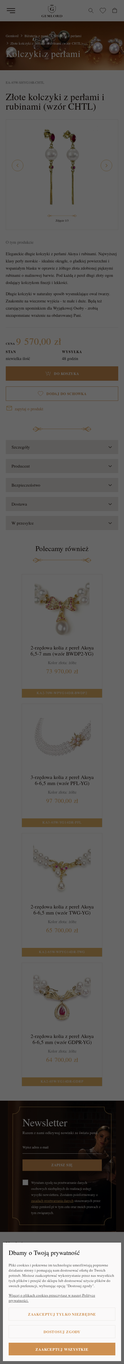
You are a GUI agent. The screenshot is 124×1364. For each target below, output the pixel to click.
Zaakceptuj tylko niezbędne (62, 1314)
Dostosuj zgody (62, 1331)
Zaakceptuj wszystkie (62, 1349)
